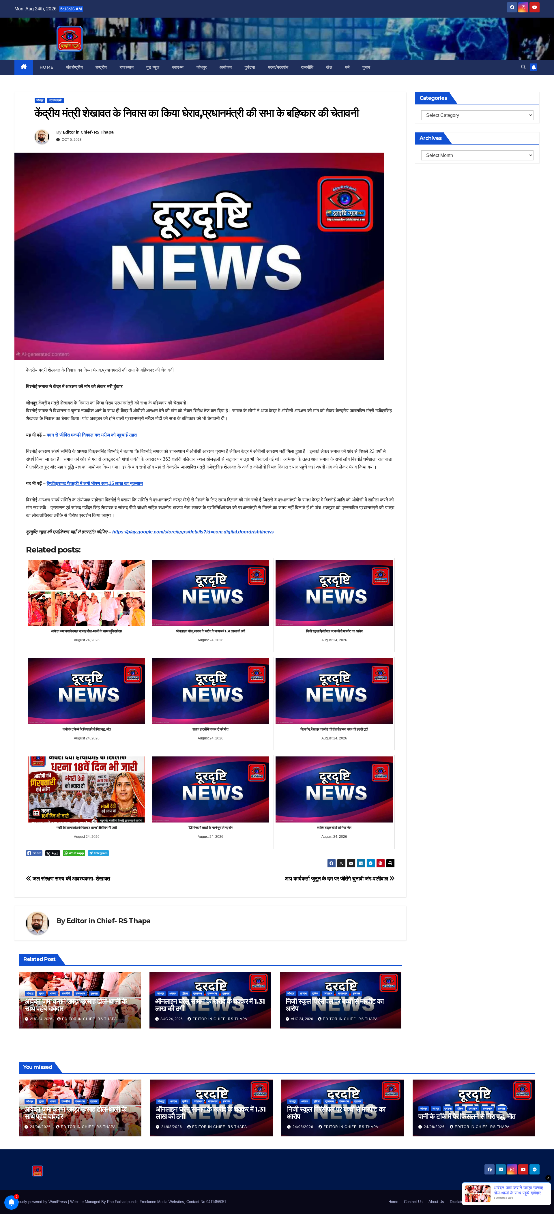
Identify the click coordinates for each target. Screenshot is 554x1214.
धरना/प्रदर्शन (278, 67)
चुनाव (366, 67)
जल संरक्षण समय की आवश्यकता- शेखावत (70, 879)
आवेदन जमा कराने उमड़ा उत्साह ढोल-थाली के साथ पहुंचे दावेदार (75, 1005)
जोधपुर (201, 67)
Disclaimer (458, 1202)
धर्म (347, 67)
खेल (329, 67)
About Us (436, 1202)
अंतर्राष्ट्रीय (74, 67)
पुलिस (185, 993)
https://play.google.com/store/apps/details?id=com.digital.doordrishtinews (193, 531)
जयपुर (436, 1108)
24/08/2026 (41, 1127)
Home (46, 67)
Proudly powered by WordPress (41, 1202)
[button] (523, 67)
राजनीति (307, 67)
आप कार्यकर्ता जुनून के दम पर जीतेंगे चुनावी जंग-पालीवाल (337, 879)
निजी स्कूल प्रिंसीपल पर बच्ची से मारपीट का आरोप (335, 1005)
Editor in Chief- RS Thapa (88, 132)
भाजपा (53, 993)
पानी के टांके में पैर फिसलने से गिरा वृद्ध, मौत (466, 1116)
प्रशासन (197, 993)
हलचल (94, 993)
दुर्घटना (250, 67)
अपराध (172, 993)
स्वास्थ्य (178, 67)
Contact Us (413, 1202)
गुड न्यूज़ (152, 67)
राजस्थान (127, 67)
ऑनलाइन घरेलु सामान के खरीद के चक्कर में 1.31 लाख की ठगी (210, 1005)
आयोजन (226, 67)
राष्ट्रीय (101, 67)
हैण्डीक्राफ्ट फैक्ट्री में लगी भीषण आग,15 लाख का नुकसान (95, 483)
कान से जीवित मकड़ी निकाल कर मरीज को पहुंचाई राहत (92, 434)
